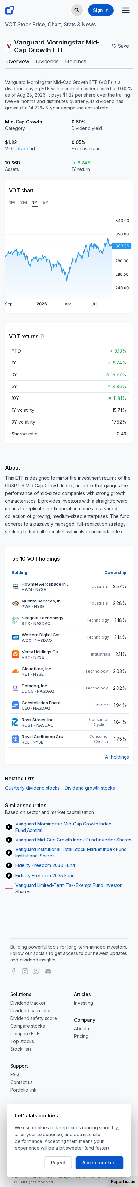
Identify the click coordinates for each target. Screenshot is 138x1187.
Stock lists (20, 1049)
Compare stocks (27, 1026)
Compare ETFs (26, 1033)
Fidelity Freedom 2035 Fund (45, 875)
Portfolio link (23, 1090)
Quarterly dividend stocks (32, 788)
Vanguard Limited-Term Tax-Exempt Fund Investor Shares (68, 888)
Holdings (75, 61)
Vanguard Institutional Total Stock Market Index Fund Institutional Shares (71, 852)
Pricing (81, 1036)
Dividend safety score (33, 1018)
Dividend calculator (30, 1010)
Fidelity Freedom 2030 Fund (45, 865)
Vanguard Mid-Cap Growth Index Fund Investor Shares (73, 839)
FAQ (14, 1074)
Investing (83, 1003)
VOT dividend (20, 148)
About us (83, 1028)
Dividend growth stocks (90, 788)
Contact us (21, 1082)
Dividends (47, 61)
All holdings (117, 757)
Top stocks (22, 1041)
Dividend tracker (28, 1003)
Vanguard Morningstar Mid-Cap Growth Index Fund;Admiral (63, 827)
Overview (17, 61)
